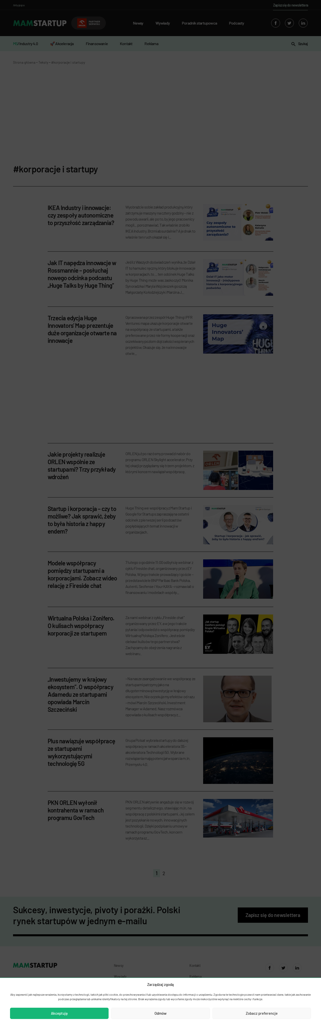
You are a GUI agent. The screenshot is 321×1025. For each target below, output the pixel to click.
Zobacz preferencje (262, 1013)
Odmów (160, 1013)
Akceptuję (59, 1013)
